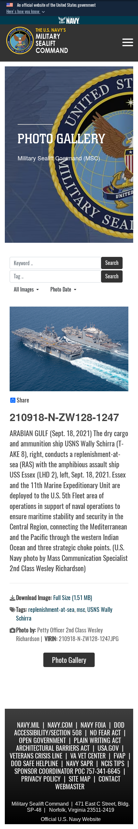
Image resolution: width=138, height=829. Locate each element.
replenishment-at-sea (51, 609)
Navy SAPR (79, 763)
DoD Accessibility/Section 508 (69, 729)
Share (23, 400)
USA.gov (108, 748)
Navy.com (60, 725)
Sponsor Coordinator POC (49, 771)
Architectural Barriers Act (53, 748)
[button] (26, 11)
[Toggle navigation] (127, 42)
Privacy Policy (41, 778)
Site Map (80, 778)
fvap (119, 755)
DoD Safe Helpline (34, 763)
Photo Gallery (69, 660)
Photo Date (61, 289)
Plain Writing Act (97, 740)
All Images (24, 289)
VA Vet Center (88, 755)
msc (81, 609)
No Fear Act (105, 732)
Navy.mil (28, 725)
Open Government (42, 740)
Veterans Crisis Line (36, 755)
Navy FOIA (93, 725)
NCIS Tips (112, 763)
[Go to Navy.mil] (69, 20)
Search (111, 262)
